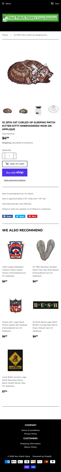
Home (5, 35)
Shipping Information (30, 443)
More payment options (15, 180)
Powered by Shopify (42, 456)
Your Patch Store (22, 456)
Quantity (6, 150)
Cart (56, 3)
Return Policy (30, 447)
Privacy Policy (30, 434)
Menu (8, 3)
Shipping (6, 143)
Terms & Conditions (30, 430)
